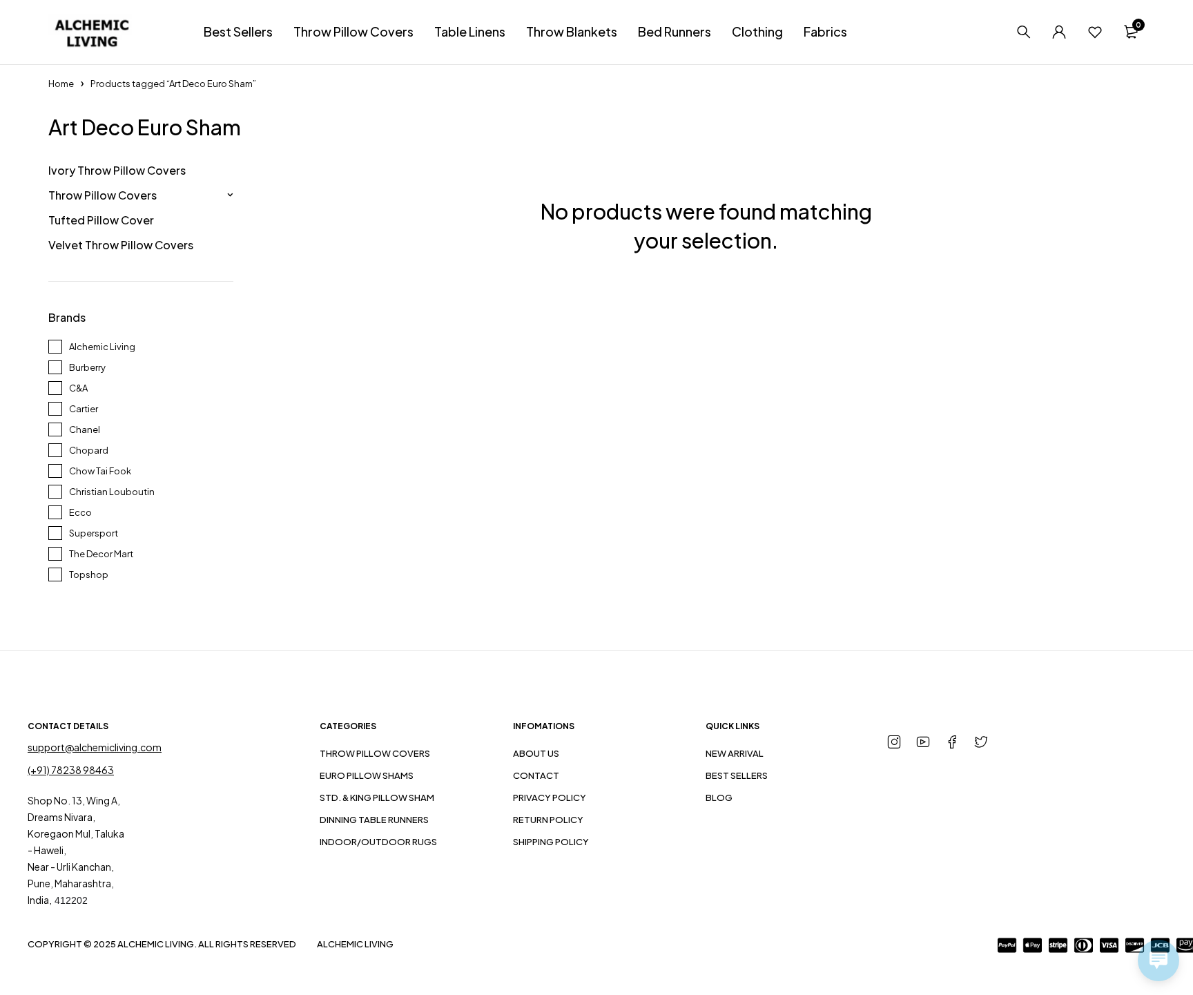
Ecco (80, 512)
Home (61, 83)
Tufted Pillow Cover (101, 220)
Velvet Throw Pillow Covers (120, 245)
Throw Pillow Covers (102, 195)
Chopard (88, 450)
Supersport (93, 533)
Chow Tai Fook (100, 470)
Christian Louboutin (112, 491)
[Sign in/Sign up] (1059, 31)
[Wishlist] (1095, 31)
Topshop (88, 574)
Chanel (84, 429)
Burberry (87, 367)
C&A (78, 388)
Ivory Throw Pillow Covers (117, 170)
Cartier (83, 408)
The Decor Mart (101, 553)
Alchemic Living (102, 346)
